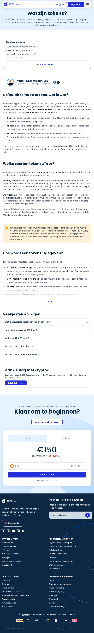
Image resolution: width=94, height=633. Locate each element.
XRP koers (6, 550)
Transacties (7, 606)
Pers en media (8, 599)
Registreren (76, 4)
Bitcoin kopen (47, 474)
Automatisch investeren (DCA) (63, 546)
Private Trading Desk (58, 553)
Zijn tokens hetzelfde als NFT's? (19, 346)
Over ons (6, 580)
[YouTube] (13, 530)
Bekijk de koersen (16, 383)
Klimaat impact (9, 603)
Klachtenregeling (56, 591)
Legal (51, 580)
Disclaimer (53, 603)
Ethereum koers (9, 546)
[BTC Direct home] (11, 4)
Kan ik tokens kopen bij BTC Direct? (21, 330)
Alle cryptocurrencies (11, 553)
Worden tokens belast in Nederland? (22, 354)
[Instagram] (8, 530)
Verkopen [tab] (66, 438)
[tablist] (47, 438)
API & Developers (56, 565)
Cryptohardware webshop (61, 561)
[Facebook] (23, 530)
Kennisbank (7, 565)
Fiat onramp (54, 568)
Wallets (52, 557)
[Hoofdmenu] (87, 4)
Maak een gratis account (47, 422)
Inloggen (60, 4)
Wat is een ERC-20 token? (17, 338)
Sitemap (53, 595)
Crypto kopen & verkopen (60, 542)
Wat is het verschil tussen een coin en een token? (28, 322)
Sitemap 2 (53, 599)
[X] (3, 530)
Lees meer (47, 301)
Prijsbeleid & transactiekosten (15, 595)
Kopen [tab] (27, 438)
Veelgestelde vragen (11, 561)
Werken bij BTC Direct (11, 591)
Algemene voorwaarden (60, 584)
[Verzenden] (87, 515)
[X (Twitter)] (58, 82)
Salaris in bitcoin (56, 550)
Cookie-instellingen (57, 606)
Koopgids (6, 557)
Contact (6, 584)
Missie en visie (8, 588)
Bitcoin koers (7, 542)
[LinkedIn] (54, 82)
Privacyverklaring (56, 588)
